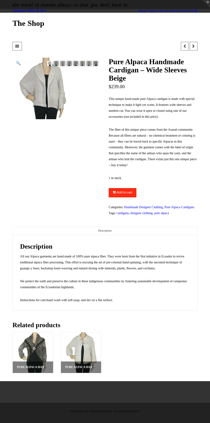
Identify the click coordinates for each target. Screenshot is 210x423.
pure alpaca (161, 213)
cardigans (122, 213)
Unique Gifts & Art (29, 10)
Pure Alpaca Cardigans (179, 207)
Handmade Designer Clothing (143, 207)
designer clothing (141, 213)
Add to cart (124, 192)
